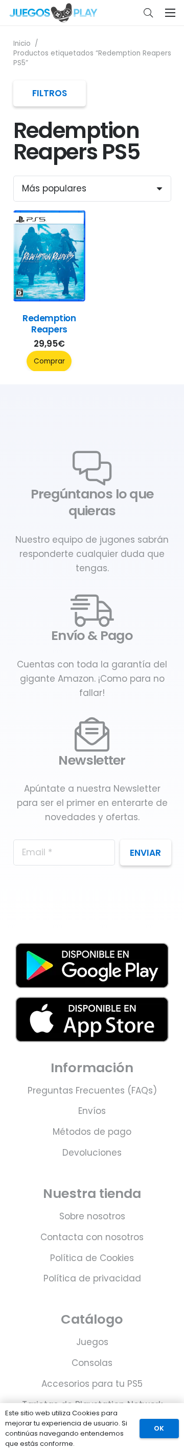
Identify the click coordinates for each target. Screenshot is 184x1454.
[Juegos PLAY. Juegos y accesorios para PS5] (53, 13)
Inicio (22, 43)
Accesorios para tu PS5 (92, 1384)
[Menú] (170, 12)
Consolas (92, 1363)
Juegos (92, 1342)
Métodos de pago (92, 1132)
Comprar (49, 361)
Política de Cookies (92, 1258)
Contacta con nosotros (92, 1237)
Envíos (92, 1111)
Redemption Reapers (49, 323)
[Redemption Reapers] (49, 298)
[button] (148, 12)
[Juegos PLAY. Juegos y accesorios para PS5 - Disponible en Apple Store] (92, 1019)
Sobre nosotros (92, 1216)
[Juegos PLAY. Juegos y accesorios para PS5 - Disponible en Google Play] (92, 965)
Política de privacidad (92, 1278)
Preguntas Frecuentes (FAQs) (92, 1090)
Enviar (145, 853)
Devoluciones (92, 1153)
